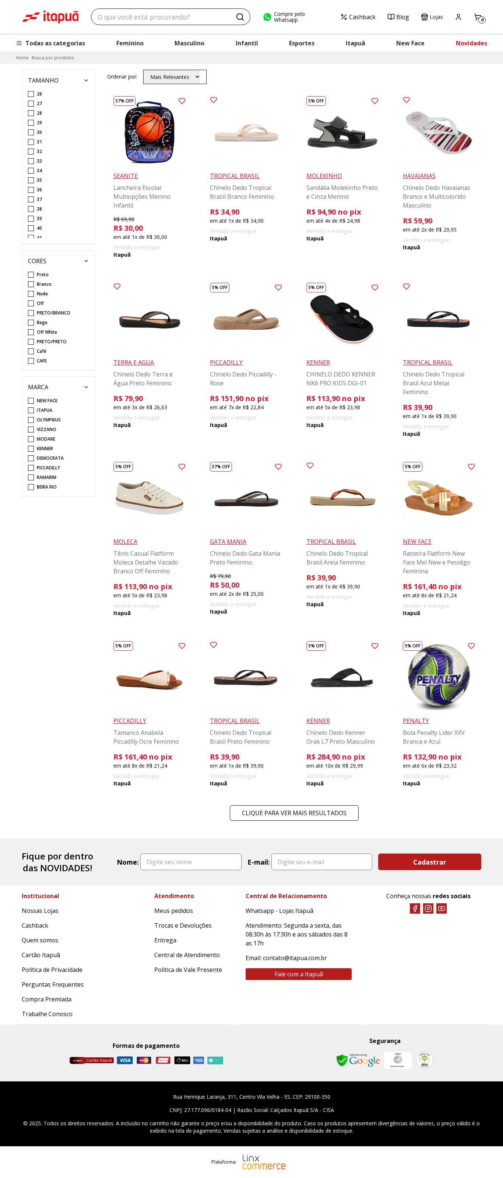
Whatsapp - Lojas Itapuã (279, 911)
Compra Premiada (46, 999)
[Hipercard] (163, 1060)
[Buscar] (240, 17)
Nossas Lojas (40, 911)
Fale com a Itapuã (299, 974)
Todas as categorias (55, 43)
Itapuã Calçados (50, 17)
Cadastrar (429, 862)
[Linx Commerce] (264, 1162)
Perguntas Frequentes (53, 984)
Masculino (189, 43)
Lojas (436, 16)
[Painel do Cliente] (458, 17)
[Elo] (182, 1060)
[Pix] (215, 1060)
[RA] (424, 1060)
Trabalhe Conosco (47, 1014)
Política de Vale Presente (188, 970)
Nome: (128, 862)
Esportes (301, 43)
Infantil (247, 43)
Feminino (130, 43)
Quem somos (40, 940)
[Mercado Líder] (397, 1060)
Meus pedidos (173, 911)
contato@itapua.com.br (295, 958)
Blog (402, 17)
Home (22, 58)
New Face (410, 43)
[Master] (144, 1060)
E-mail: (258, 862)
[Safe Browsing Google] (358, 1060)
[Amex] (198, 1060)
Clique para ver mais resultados (294, 813)
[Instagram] (428, 908)
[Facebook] (415, 908)
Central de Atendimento (187, 955)
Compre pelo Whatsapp (289, 17)
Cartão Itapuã (41, 955)
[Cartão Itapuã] (91, 1060)
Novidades (471, 43)
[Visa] (125, 1060)
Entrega (165, 940)
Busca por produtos (53, 58)
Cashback (362, 17)
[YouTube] (441, 908)
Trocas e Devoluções (183, 925)
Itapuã (355, 43)
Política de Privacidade (52, 970)
